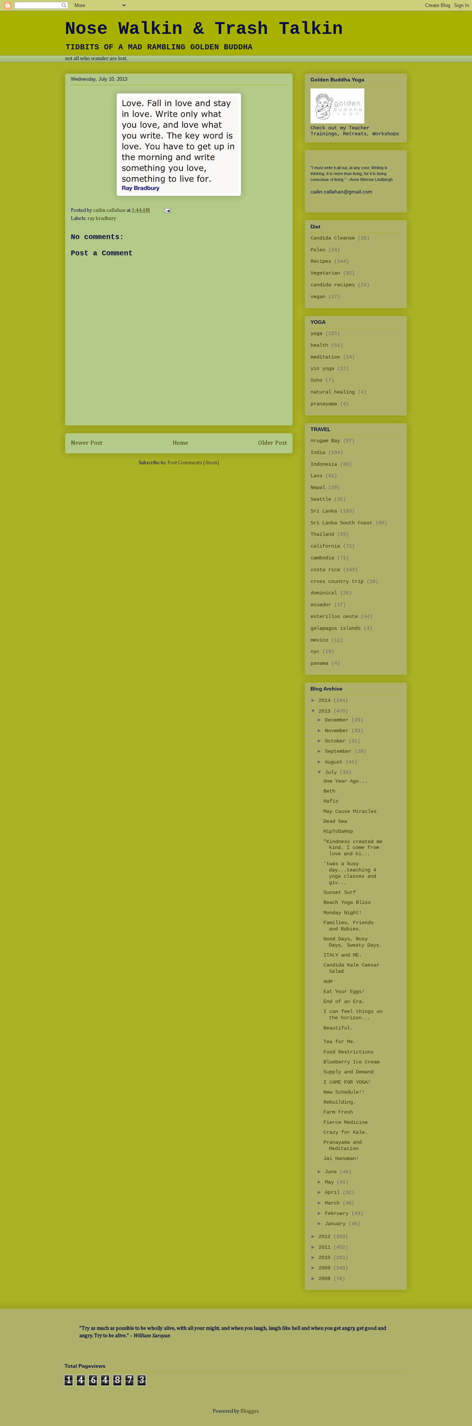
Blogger (249, 1411)
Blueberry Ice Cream (351, 1062)
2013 (326, 711)
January (336, 1224)
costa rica (325, 570)
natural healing (332, 392)
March (334, 1203)
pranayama (323, 404)
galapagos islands (335, 628)
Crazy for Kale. (345, 1132)
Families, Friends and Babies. (348, 926)
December (338, 720)
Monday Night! (342, 913)
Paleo (317, 250)
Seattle (320, 499)
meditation (325, 357)
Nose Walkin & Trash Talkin (204, 29)
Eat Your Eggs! (344, 992)
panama (319, 663)
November (338, 731)
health (319, 345)
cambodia (322, 558)
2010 (326, 1258)
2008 (326, 1279)
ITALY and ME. (342, 955)
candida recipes (332, 285)
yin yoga (322, 368)
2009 (326, 1268)
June (332, 1172)
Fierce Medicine (345, 1122)
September (339, 751)
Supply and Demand (348, 1072)
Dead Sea (335, 821)
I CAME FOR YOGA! (347, 1082)
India (317, 452)
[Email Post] (167, 210)
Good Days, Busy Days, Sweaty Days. (352, 942)
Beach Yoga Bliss (347, 902)
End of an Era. (344, 1001)
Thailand (322, 534)
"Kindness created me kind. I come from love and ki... (352, 848)
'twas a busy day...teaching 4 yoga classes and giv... (349, 873)
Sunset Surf (339, 892)
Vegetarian (325, 273)
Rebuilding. (339, 1102)
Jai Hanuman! (341, 1158)
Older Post (272, 443)
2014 (326, 700)
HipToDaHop (338, 831)
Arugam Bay (325, 441)
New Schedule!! (344, 1092)
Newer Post (86, 443)
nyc (314, 651)
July (332, 772)
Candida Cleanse (332, 238)
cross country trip (337, 581)
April (334, 1192)
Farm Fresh (338, 1112)
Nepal (317, 487)
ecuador (320, 605)
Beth (329, 791)
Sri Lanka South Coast (341, 523)
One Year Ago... (345, 781)
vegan (317, 297)
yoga (316, 333)
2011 (326, 1247)
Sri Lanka (323, 511)
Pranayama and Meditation (342, 1145)
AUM (327, 982)
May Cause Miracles (349, 811)
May (331, 1182)
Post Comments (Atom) (193, 462)
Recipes (320, 261)
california (325, 546)
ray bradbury (101, 218)
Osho (316, 380)
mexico (319, 640)
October (336, 741)
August (335, 762)
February (338, 1213)
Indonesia (323, 464)
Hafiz (330, 801)
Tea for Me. (339, 1042)
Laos (316, 476)
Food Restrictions (348, 1052)
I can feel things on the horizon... (352, 1015)
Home (180, 443)
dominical (323, 593)
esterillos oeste (334, 616)
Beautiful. (338, 1028)
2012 (326, 1237)
